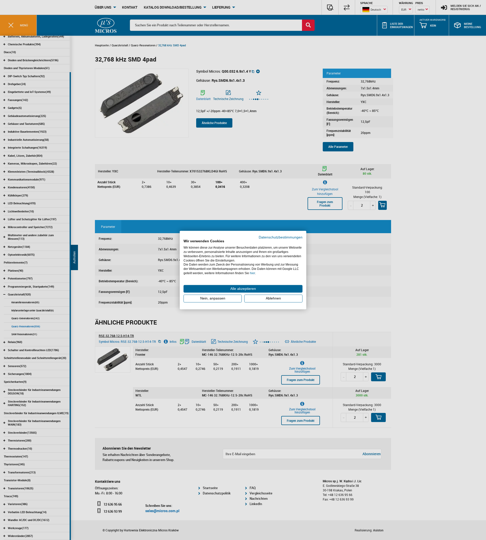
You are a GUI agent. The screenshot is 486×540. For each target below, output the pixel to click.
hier (252, 273)
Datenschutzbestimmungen (280, 237)
